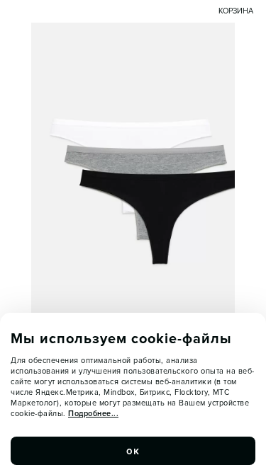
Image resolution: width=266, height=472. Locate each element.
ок (133, 450)
